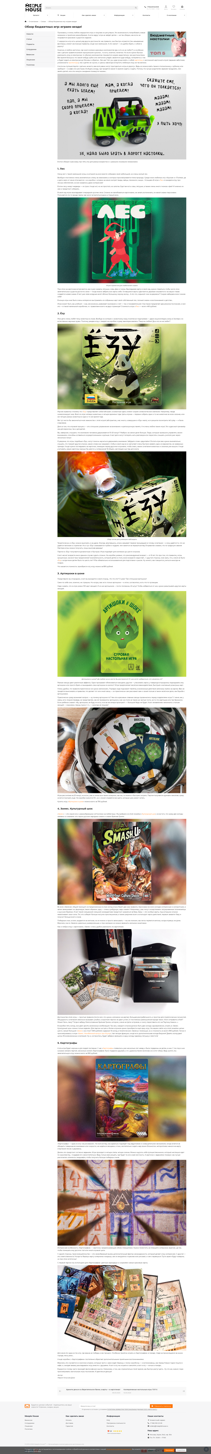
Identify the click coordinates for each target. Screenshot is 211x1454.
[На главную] (25, 21)
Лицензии (30, 60)
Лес (161, 180)
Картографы (108, 1048)
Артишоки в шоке (76, 802)
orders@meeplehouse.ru (159, 1426)
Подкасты (30, 44)
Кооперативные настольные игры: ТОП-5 (140, 1390)
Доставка (69, 1423)
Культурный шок (149, 814)
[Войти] (166, 6)
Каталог (36, 15)
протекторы (73, 63)
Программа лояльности (116, 1423)
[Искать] (136, 8)
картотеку (139, 60)
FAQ (108, 1420)
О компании (171, 15)
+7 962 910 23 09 (156, 1423)
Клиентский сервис (157, 1420)
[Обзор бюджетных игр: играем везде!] (167, 44)
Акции (62, 15)
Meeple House (32, 1416)
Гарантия (69, 1426)
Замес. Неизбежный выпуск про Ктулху (94, 1033)
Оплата (68, 1420)
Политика (30, 65)
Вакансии (30, 55)
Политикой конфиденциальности (118, 1449)
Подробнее (181, 1450)
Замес (60, 814)
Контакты (146, 15)
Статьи (43, 21)
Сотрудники (31, 49)
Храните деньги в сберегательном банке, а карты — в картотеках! (93, 1390)
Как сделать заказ (89, 15)
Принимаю (169, 1450)
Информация (119, 15)
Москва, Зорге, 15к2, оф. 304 (161, 1434)
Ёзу (84, 412)
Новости (29, 34)
